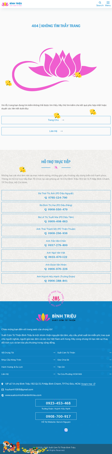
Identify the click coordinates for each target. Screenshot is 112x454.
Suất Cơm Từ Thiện (66, 352)
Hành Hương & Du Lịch (12, 367)
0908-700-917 (58, 416)
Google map (86, 384)
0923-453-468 (58, 402)
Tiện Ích (61, 367)
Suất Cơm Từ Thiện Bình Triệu (62, 447)
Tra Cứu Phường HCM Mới (69, 374)
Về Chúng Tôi (7, 352)
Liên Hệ (4, 374)
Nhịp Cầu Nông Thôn (11, 360)
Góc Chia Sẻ (63, 360)
